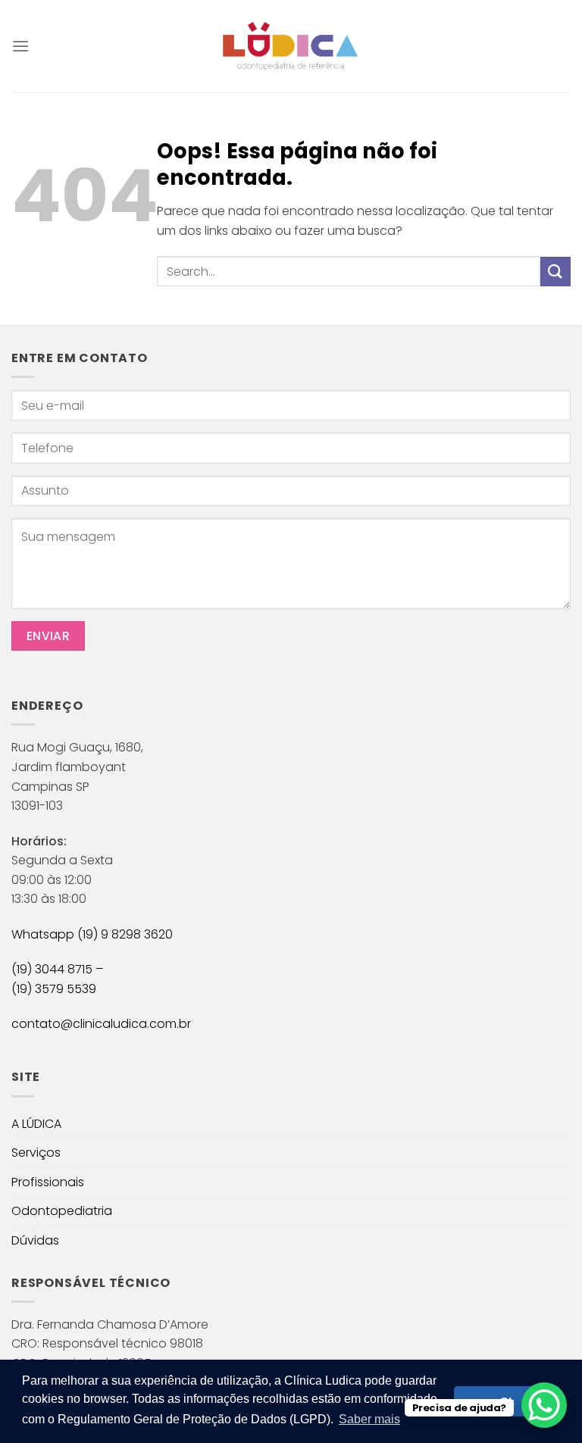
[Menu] (20, 45)
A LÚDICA (36, 1123)
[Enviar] (555, 271)
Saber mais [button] (369, 1419)
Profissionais (47, 1182)
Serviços (36, 1152)
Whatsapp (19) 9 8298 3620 (92, 934)
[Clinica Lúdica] (291, 46)
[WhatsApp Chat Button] (544, 1405)
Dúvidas (35, 1240)
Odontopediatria (61, 1211)
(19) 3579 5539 (53, 989)
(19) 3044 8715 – (57, 969)
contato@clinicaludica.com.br (101, 1023)
